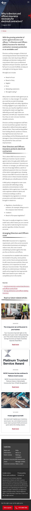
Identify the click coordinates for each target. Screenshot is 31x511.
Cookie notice (7, 473)
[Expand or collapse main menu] (28, 2)
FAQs (17, 450)
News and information (7, 451)
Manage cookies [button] (20, 461)
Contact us (21, 475)
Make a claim (19, 464)
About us (18, 453)
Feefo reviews (8, 455)
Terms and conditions (9, 475)
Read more (15, 344)
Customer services (9, 464)
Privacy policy (22, 473)
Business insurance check (9, 460)
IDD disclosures (20, 459)
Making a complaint (18, 456)
